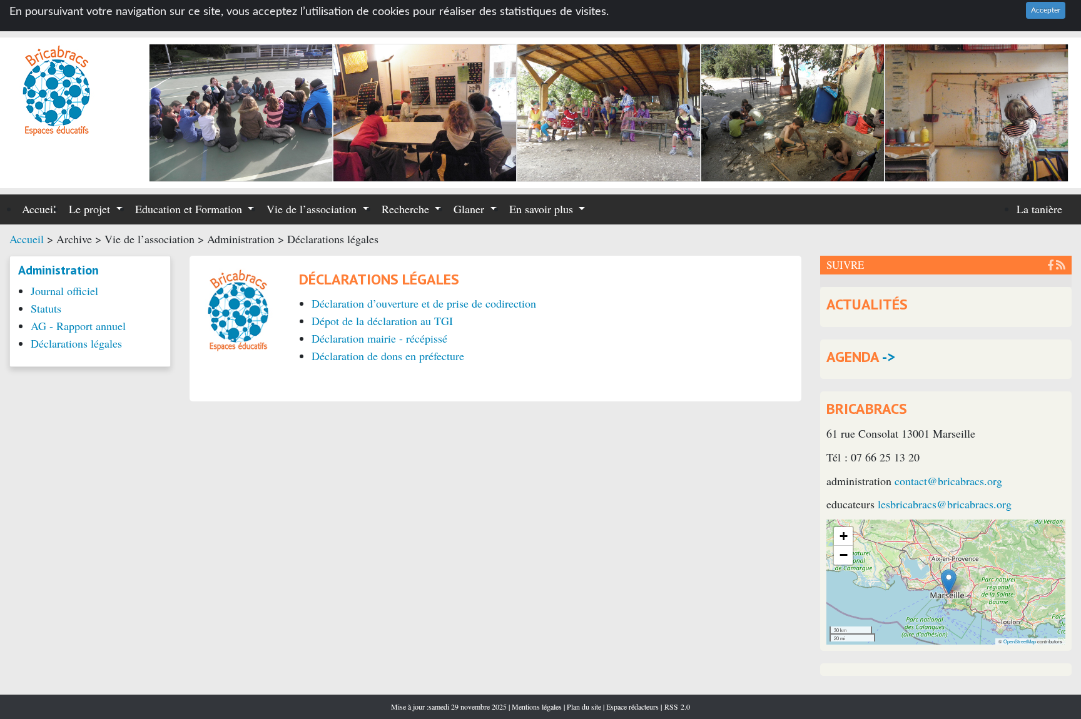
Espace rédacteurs (632, 706)
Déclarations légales (76, 343)
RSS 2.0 (676, 706)
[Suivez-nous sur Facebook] (1050, 265)
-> (888, 356)
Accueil (39, 208)
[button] (949, 582)
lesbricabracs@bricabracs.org (945, 503)
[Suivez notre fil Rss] (1060, 265)
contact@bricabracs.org (948, 480)
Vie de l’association (313, 208)
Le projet (91, 208)
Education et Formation (190, 208)
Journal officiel (64, 290)
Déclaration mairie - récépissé (379, 338)
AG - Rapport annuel (78, 325)
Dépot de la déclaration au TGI (382, 320)
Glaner (470, 208)
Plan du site (585, 706)
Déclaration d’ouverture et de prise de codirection (424, 303)
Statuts (46, 308)
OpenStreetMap (1019, 641)
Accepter (1045, 10)
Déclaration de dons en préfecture (388, 355)
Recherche (407, 208)
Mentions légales (538, 706)
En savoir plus (542, 208)
